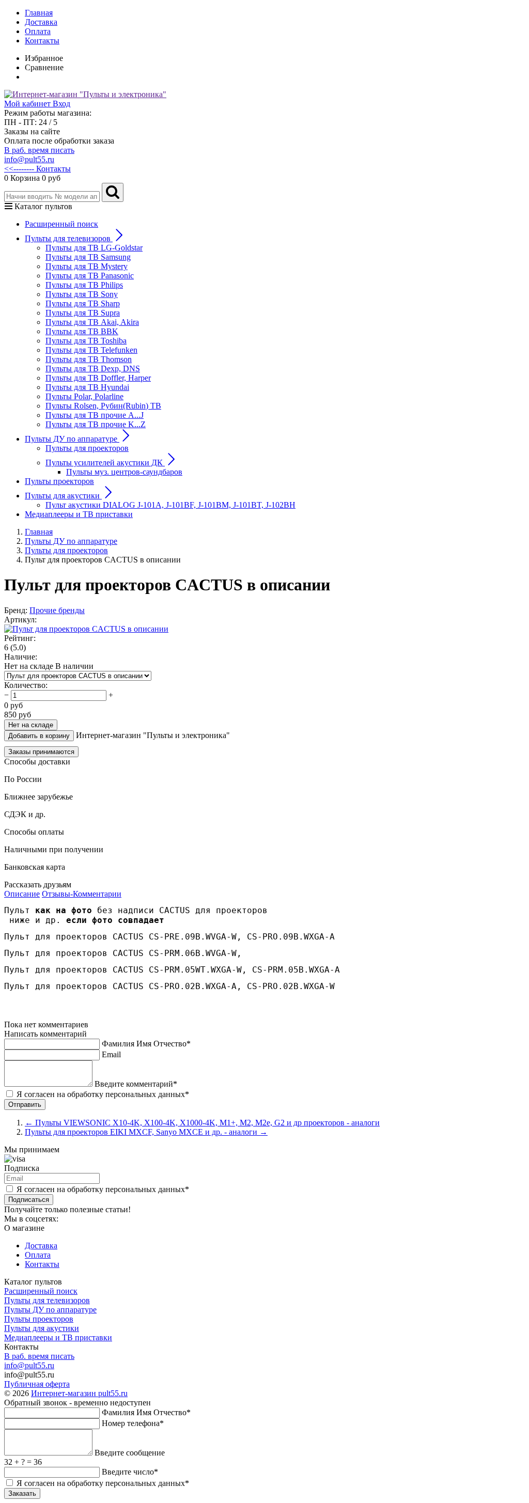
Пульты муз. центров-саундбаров (124, 471)
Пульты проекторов (59, 481)
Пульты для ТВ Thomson (88, 359)
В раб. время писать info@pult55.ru (39, 155)
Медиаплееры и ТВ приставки (79, 514)
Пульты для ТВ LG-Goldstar (94, 247)
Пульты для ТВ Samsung (88, 257)
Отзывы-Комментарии (81, 893)
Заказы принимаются (41, 752)
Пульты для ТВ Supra (82, 312)
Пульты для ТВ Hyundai (87, 387)
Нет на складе (30, 725)
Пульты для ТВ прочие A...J (94, 415)
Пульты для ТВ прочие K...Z (95, 424)
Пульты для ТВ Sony (81, 294)
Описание (22, 893)
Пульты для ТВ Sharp (82, 303)
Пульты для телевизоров (47, 1300)
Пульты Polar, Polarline (84, 396)
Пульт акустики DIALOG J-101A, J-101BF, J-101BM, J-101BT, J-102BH (170, 504)
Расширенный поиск (61, 224)
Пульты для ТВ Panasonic (89, 275)
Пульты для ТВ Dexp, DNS (92, 368)
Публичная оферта (37, 1384)
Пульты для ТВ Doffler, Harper (98, 377)
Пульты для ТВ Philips (84, 284)
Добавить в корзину (39, 736)
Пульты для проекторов (87, 448)
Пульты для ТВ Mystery (86, 266)
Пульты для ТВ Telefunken (91, 350)
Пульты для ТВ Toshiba (86, 340)
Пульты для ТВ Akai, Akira (92, 322)
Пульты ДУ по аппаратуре (50, 1309)
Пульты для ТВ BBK (81, 331)
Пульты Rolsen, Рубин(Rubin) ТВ (103, 405)
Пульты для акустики (41, 1328)
